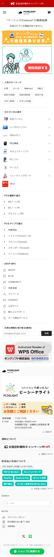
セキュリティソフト (19, 151)
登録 (46, 333)
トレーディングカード (20, 175)
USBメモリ (15, 135)
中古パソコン (16, 119)
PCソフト (14, 159)
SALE (12, 184)
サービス (14, 167)
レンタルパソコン (18, 127)
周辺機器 (14, 143)
